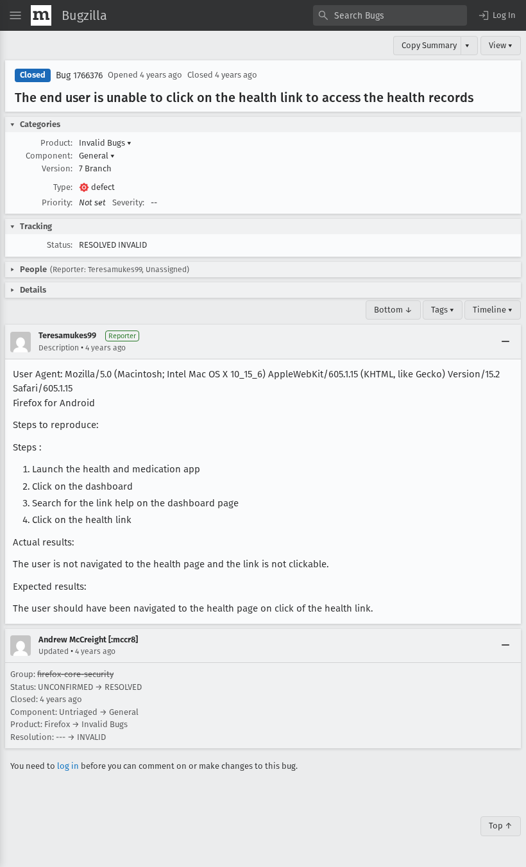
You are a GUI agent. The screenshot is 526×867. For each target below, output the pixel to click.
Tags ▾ (442, 309)
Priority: (57, 202)
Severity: (128, 202)
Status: (59, 245)
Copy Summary (429, 45)
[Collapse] (505, 342)
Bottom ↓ (393, 309)
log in (68, 766)
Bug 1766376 (79, 75)
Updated (53, 651)
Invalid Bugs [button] (105, 143)
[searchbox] (390, 15)
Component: (49, 155)
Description (58, 347)
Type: (62, 187)
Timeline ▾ (493, 309)
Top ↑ (501, 825)
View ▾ (501, 45)
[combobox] (390, 15)
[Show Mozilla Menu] (41, 15)
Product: (56, 143)
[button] (496, 15)
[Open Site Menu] (15, 15)
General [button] (97, 155)
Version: (57, 168)
